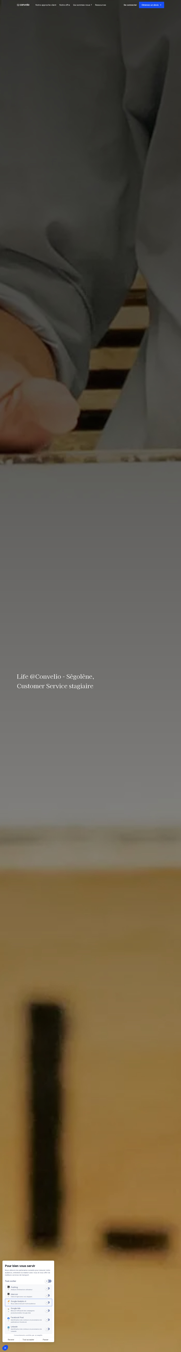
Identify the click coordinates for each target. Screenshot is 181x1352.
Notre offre (64, 5)
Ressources (100, 5)
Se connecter (130, 5)
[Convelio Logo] (23, 5)
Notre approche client (45, 5)
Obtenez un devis (150, 5)
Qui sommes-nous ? (82, 5)
